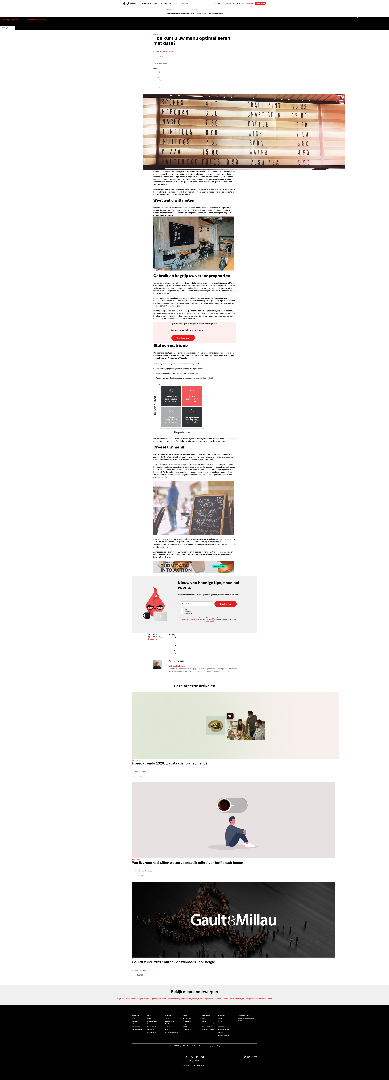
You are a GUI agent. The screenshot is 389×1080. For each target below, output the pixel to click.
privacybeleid (210, 621)
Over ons (220, 1024)
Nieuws (219, 1021)
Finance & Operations (167, 999)
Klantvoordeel (187, 1030)
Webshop (168, 1024)
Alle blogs (6, 20)
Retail (22, 20)
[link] (247, 3)
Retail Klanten (151, 1032)
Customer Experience (151, 999)
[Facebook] (160, 72)
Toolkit (185, 1027)
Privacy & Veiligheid (223, 1035)
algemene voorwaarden (189, 619)
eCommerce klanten (171, 1032)
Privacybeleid (200, 1066)
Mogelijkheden (152, 1021)
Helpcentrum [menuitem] (229, 3)
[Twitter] (160, 80)
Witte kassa (135, 1024)
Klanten (204, 1021)
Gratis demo (260, 3)
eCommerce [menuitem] (165, 3)
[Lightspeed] (130, 3)
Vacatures (220, 1027)
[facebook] (186, 1056)
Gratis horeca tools (208, 1024)
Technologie (246, 999)
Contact (219, 1018)
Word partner (187, 1021)
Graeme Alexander (146, 871)
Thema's (167, 1027)
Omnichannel (151, 1027)
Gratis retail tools (207, 1027)
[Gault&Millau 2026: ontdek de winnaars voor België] (233, 957)
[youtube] (202, 1056)
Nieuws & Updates (205, 999)
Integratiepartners (188, 1024)
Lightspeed (143, 771)
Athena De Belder (166, 52)
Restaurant (157, 34)
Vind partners (187, 1018)
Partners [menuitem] (185, 3)
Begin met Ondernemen (126, 999)
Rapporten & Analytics (220, 999)
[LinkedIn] (160, 88)
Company (42, 20)
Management (180, 999)
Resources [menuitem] (216, 3)
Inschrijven (225, 604)
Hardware (135, 1021)
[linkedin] (197, 1056)
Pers (193, 1066)
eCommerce (31, 20)
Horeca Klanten (137, 1030)
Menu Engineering (155, 638)
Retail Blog (150, 1030)
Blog (203, 1018)
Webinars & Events (208, 1030)
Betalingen (139, 999)
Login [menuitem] (238, 3)
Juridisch (220, 1032)
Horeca (15, 20)
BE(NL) (188, 1066)
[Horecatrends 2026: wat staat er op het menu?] (235, 758)
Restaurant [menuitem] (146, 3)
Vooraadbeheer (257, 999)
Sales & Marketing (235, 999)
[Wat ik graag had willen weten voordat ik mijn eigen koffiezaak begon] (233, 857)
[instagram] (191, 1056)
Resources (206, 1015)
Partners (185, 1015)
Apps (166, 1030)
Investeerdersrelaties (224, 1030)
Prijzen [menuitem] (176, 3)
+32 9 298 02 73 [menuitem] (247, 3)
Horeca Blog (136, 1027)
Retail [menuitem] (155, 3)
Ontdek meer (183, 338)
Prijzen (134, 1018)
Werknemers (267, 999)
